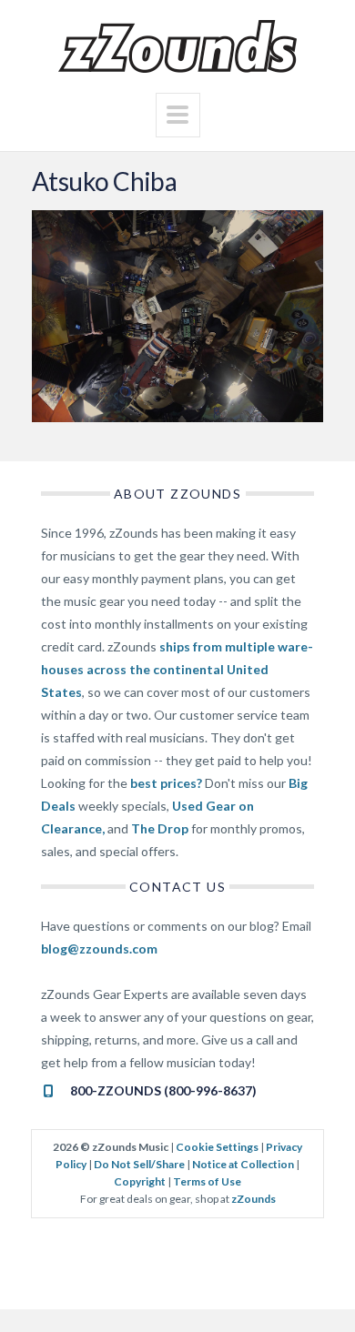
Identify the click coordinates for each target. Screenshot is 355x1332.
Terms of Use (207, 1181)
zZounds (253, 1199)
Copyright (140, 1181)
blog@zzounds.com (99, 948)
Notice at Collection (243, 1164)
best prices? (166, 783)
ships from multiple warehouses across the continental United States (177, 669)
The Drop (159, 828)
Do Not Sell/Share (139, 1164)
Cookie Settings (217, 1147)
